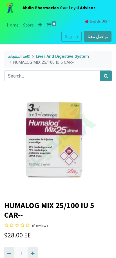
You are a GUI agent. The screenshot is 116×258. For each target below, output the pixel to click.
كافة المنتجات (19, 56)
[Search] (106, 75)
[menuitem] (13, 24)
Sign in (71, 36)
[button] (40, 24)
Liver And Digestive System (62, 56)
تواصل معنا (98, 36)
